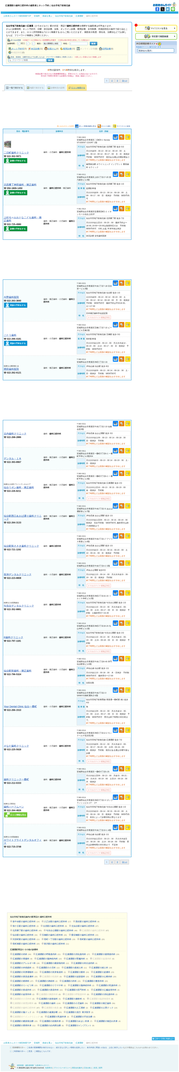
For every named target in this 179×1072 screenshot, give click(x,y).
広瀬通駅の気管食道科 (54, 972)
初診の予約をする (18, 305)
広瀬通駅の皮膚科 (103, 972)
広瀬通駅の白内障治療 (52, 1025)
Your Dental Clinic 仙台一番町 (20, 706)
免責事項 (48, 1068)
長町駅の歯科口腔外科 (92, 939)
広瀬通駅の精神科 (23, 981)
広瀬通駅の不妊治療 (84, 1016)
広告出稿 (87, 1068)
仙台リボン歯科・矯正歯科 (19, 487)
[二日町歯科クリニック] (7, 147)
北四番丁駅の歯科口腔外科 (27, 930)
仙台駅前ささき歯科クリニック (21, 545)
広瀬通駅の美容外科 (51, 990)
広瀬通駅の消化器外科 (105, 994)
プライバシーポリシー (62, 1068)
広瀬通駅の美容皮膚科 (25, 976)
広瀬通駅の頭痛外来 (53, 1021)
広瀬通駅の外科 (71, 981)
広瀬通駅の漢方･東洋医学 (79, 1012)
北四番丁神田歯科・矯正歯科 (20, 184)
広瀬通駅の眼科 (79, 972)
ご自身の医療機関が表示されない (40, 1047)
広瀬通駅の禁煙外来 (24, 1025)
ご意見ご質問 (97, 1068)
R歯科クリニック (13, 637)
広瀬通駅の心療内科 (104, 976)
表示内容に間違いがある (97, 1047)
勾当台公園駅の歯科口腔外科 (61, 930)
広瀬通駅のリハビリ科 (25, 985)
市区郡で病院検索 (159, 36)
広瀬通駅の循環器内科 (106, 954)
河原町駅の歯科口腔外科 (26, 939)
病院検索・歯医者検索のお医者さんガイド (165, 4)
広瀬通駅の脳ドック (23, 1012)
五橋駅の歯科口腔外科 (54, 935)
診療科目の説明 (57, 88)
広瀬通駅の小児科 (49, 967)
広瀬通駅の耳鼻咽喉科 (25, 972)
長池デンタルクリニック (17, 574)
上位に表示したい (116, 1047)
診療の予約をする (18, 161)
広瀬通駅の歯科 (51, 1003)
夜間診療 (67, 49)
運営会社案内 (77, 1068)
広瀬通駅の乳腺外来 (58, 1016)
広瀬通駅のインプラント (81, 1025)
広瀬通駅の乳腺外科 (110, 985)
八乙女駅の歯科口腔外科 (57, 921)
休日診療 (35, 49)
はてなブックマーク (168, 9)
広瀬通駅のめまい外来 (80, 1021)
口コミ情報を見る (18, 815)
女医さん (52, 49)
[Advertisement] (67, 259)
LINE (173, 9)
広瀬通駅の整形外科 (96, 981)
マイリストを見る (159, 28)
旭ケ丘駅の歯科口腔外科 (26, 926)
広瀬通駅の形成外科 (24, 990)
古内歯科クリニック (15, 433)
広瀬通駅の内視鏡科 (23, 967)
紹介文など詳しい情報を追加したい (70, 1047)
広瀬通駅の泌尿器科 (77, 976)
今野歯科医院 (11, 297)
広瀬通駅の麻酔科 (75, 999)
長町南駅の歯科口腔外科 (26, 943)
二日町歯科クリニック (16, 152)
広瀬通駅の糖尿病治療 (25, 1021)
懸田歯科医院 (11, 369)
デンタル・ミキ (12, 458)
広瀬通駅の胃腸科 (22, 958)
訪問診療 (106, 49)
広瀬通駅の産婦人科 (75, 967)
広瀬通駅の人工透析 (77, 1007)
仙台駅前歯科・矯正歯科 (17, 670)
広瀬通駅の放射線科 (50, 999)
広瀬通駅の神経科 (47, 981)
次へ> (124, 80)
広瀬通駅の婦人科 (101, 967)
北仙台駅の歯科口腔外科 (84, 926)
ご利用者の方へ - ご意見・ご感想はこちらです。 (32, 1051)
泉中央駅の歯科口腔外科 (26, 921)
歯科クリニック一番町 (16, 779)
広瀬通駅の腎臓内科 (77, 958)
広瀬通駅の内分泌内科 (85, 963)
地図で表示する (37, 88)
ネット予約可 (18, 49)
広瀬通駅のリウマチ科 (54, 985)
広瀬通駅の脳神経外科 (82, 985)
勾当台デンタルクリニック (19, 605)
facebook (157, 9)
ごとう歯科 (10, 335)
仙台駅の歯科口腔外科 (25, 935)
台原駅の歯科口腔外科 (55, 926)
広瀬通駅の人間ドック (104, 1007)
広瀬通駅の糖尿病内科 (56, 963)
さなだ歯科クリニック (16, 745)
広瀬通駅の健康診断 (50, 1012)
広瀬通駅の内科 (22, 954)
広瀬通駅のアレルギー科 (26, 963)
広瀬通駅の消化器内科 (77, 954)
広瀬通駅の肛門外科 (78, 990)
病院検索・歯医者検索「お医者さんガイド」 (33, 1065)
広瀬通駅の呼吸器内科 (48, 954)
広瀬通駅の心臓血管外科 (106, 990)
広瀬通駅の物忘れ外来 (109, 1021)
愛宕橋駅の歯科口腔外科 (84, 935)
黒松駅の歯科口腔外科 (87, 921)
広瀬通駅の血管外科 (23, 994)
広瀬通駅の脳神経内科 (49, 958)
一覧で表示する (16, 88)
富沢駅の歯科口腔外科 (56, 943)
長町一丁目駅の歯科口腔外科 (59, 939)
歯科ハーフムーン (14, 806)
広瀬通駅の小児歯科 (76, 1003)
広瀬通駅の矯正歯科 (103, 1003)
